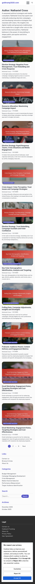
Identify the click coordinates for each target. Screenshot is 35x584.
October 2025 (6, 509)
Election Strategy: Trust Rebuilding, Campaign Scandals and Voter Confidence (16, 228)
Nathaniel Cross (6, 71)
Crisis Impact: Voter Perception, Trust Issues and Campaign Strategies (17, 188)
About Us (5, 463)
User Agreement (7, 536)
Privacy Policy (6, 533)
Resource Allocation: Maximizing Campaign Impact (15, 107)
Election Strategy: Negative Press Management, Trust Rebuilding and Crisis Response (15, 67)
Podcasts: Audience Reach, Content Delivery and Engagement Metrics (16, 348)
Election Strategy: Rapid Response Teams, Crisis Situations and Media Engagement (16, 148)
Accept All (17, 578)
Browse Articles (7, 461)
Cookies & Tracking (8, 529)
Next (24, 446)
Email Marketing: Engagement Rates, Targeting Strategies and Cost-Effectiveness (16, 388)
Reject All (17, 573)
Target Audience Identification (12, 263)
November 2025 (7, 507)
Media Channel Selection (10, 342)
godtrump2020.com (10, 2)
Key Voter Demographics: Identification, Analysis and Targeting (16, 269)
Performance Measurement (11, 303)
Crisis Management (9, 60)
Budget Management (9, 101)
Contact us (5, 458)
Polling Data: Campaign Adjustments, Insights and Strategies (16, 308)
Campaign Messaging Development (13, 476)
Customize (17, 569)
